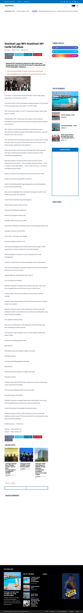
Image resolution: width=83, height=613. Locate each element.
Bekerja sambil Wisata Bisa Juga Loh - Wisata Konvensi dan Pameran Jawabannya (49, 11)
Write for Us (26, 1)
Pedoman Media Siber (62, 611)
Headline (26, 11)
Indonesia (25, 50)
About (19, 1)
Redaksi (71, 611)
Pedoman (53, 611)
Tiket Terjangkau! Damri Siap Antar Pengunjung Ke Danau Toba (26, 74)
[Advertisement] (41, 25)
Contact (46, 611)
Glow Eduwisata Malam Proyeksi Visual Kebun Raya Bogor (25, 71)
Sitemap (77, 611)
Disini (21, 424)
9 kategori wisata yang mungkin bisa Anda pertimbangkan (11, 593)
